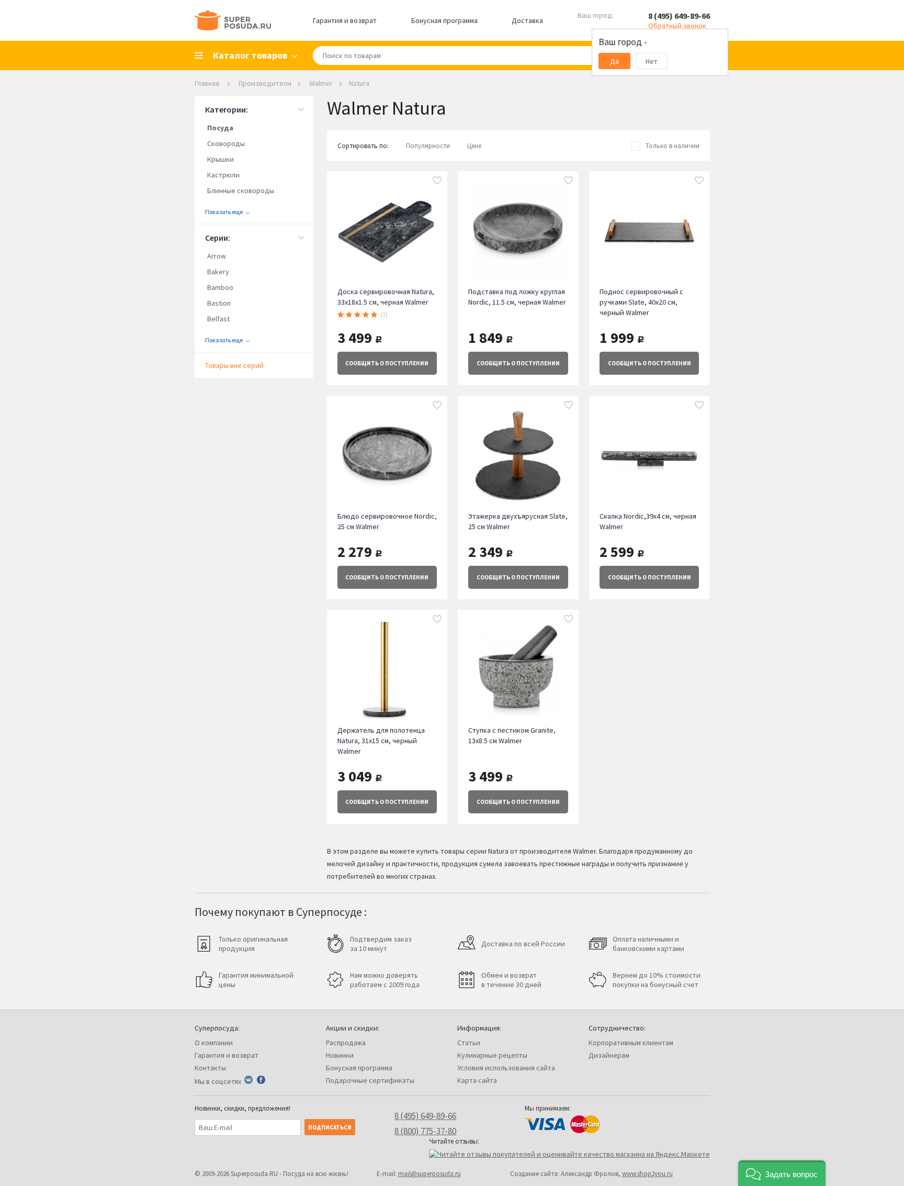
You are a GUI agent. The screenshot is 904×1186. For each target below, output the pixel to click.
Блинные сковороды (240, 190)
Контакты (210, 1067)
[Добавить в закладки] (437, 181)
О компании (214, 1042)
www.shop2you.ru (647, 1173)
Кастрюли (223, 175)
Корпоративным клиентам (631, 1042)
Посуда (220, 127)
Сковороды (226, 143)
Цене (474, 145)
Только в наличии (672, 145)
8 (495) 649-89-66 (679, 15)
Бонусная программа (444, 20)
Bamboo (220, 287)
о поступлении (386, 363)
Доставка (527, 20)
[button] (782, 1173)
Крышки (220, 159)
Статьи (468, 1042)
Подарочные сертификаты (370, 1080)
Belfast (218, 318)
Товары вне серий (234, 365)
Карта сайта (477, 1080)
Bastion (219, 303)
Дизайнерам (609, 1055)
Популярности (428, 145)
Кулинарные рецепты (492, 1055)
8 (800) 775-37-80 (425, 1131)
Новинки (340, 1055)
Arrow (216, 256)
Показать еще (224, 212)
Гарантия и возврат (345, 20)
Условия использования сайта (506, 1067)
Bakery (218, 271)
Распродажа (346, 1042)
